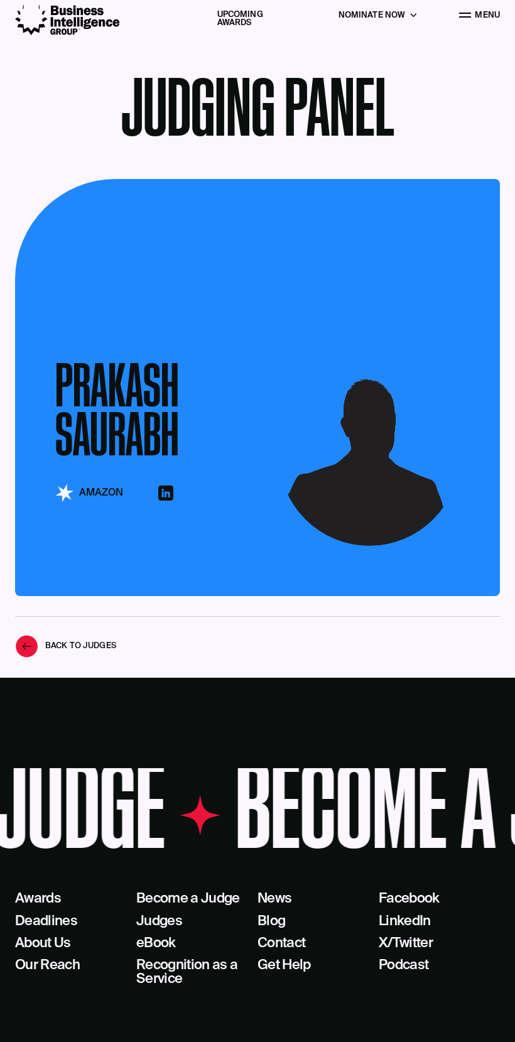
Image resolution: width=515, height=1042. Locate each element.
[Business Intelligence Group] (67, 20)
